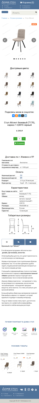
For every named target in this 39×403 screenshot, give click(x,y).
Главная (4, 18)
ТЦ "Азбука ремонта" (26, 5)
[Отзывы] (19, 242)
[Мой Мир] (19, 115)
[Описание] (7, 242)
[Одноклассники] (16, 115)
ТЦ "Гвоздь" (6, 5)
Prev (5, 40)
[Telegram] (25, 115)
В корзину (20, 143)
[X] (22, 115)
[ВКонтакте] (13, 115)
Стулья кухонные (16, 18)
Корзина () (28, 2)
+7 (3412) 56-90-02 (26, 7)
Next (33, 40)
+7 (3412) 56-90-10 (8, 7)
